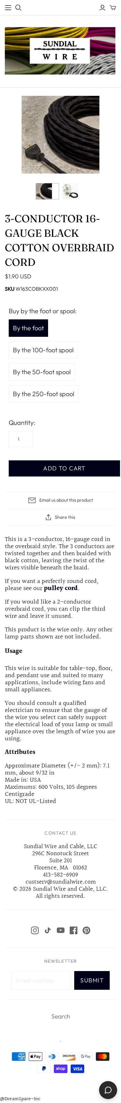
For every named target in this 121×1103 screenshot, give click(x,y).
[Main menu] (8, 8)
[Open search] (18, 8)
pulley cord (61, 588)
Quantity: (22, 422)
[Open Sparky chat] (108, 1090)
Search (60, 1016)
